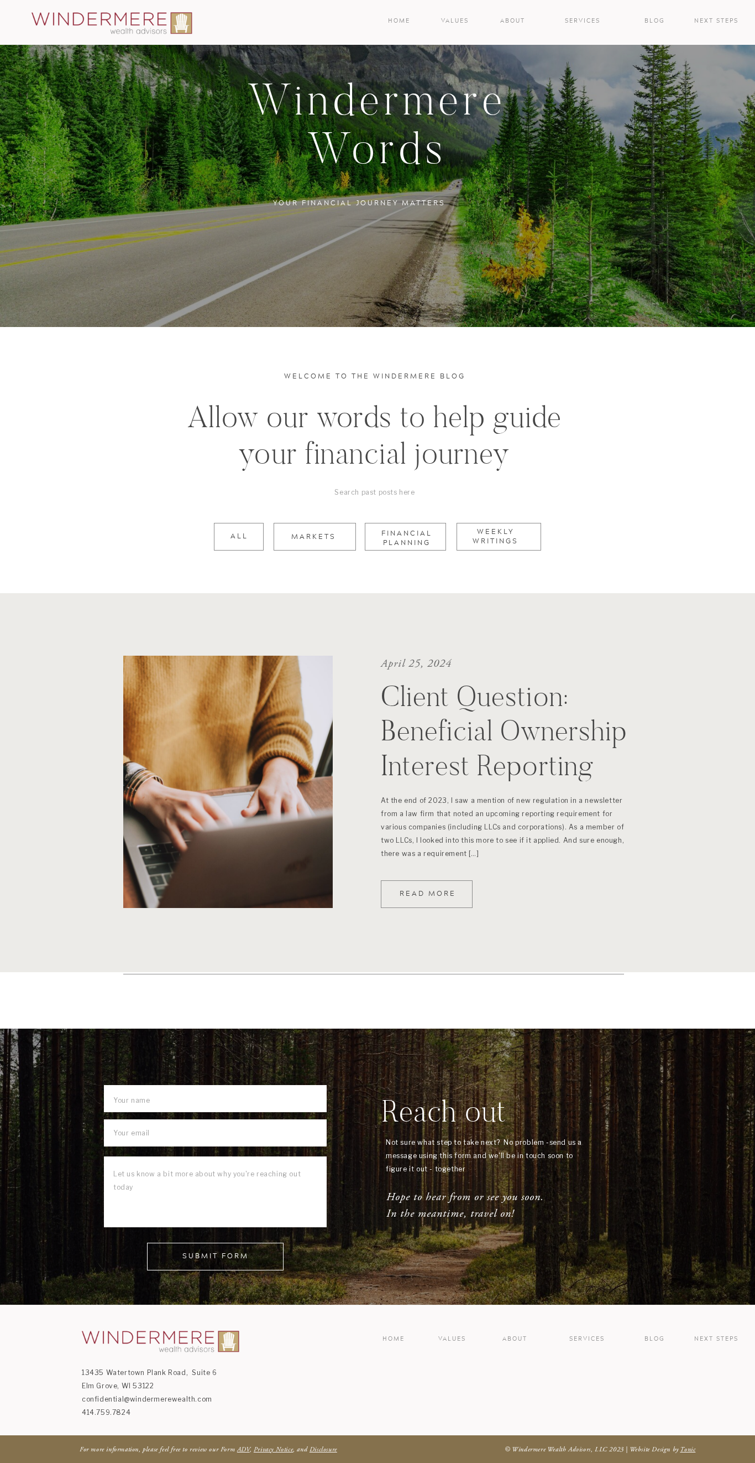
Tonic (687, 1449)
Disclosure (323, 1449)
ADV (243, 1449)
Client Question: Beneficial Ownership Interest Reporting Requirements (504, 748)
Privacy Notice (273, 1449)
